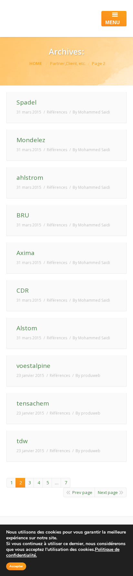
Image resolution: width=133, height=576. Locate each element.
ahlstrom (29, 178)
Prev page (82, 492)
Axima (25, 253)
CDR (22, 291)
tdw (22, 441)
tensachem (32, 403)
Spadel (26, 102)
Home (35, 63)
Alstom (26, 328)
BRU (22, 215)
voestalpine (33, 366)
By (91, 112)
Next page (108, 492)
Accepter (16, 566)
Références (57, 112)
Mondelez (30, 140)
